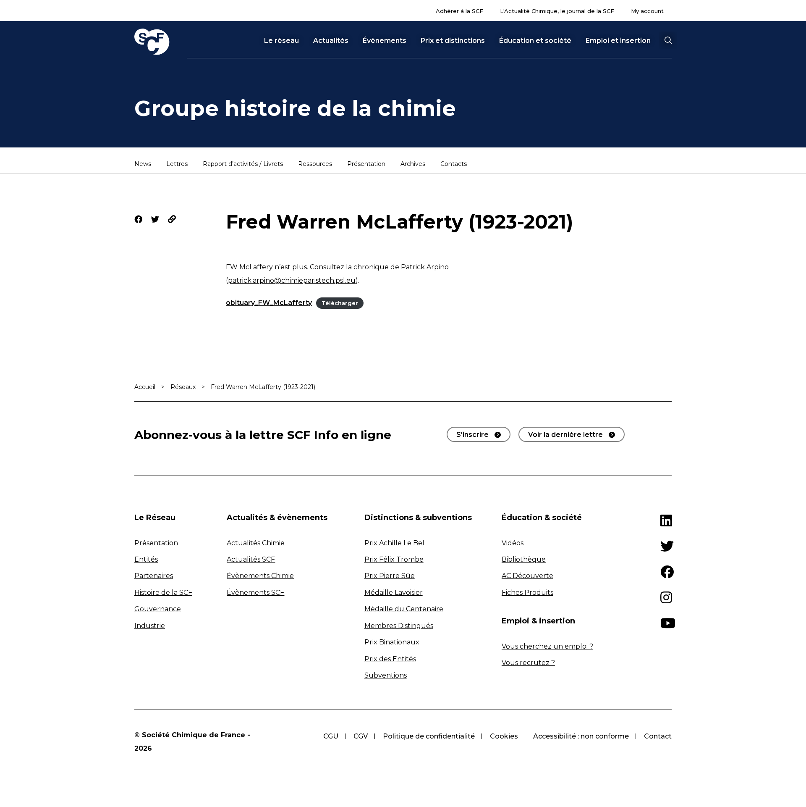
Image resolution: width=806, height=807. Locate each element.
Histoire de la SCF (163, 593)
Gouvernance (157, 609)
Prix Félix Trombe (394, 559)
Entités (146, 559)
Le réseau (281, 40)
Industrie (149, 626)
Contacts (453, 164)
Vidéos (512, 543)
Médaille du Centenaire (403, 609)
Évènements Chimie (260, 576)
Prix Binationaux (391, 642)
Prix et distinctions (453, 40)
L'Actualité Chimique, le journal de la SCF (557, 11)
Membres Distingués (398, 626)
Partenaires (153, 576)
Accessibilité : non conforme (581, 736)
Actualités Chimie (256, 543)
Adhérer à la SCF (459, 11)
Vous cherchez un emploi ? (547, 646)
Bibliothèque (524, 559)
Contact (658, 736)
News (142, 164)
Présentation (366, 164)
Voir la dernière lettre (565, 435)
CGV (360, 736)
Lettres (177, 164)
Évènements (384, 40)
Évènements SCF (255, 593)
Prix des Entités (390, 659)
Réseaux (183, 387)
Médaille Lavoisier (393, 593)
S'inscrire (472, 435)
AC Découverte (527, 576)
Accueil (144, 387)
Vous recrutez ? (528, 663)
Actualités (330, 40)
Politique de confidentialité (429, 736)
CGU (330, 736)
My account (647, 11)
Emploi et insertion (618, 40)
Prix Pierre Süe (389, 576)
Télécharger (340, 303)
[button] (668, 40)
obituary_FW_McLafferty (269, 303)
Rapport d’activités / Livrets (243, 164)
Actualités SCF (251, 559)
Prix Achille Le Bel (394, 543)
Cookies (504, 736)
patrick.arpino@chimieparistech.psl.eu (292, 280)
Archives (412, 164)
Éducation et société (535, 40)
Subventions (385, 675)
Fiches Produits (527, 593)
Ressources (315, 164)
